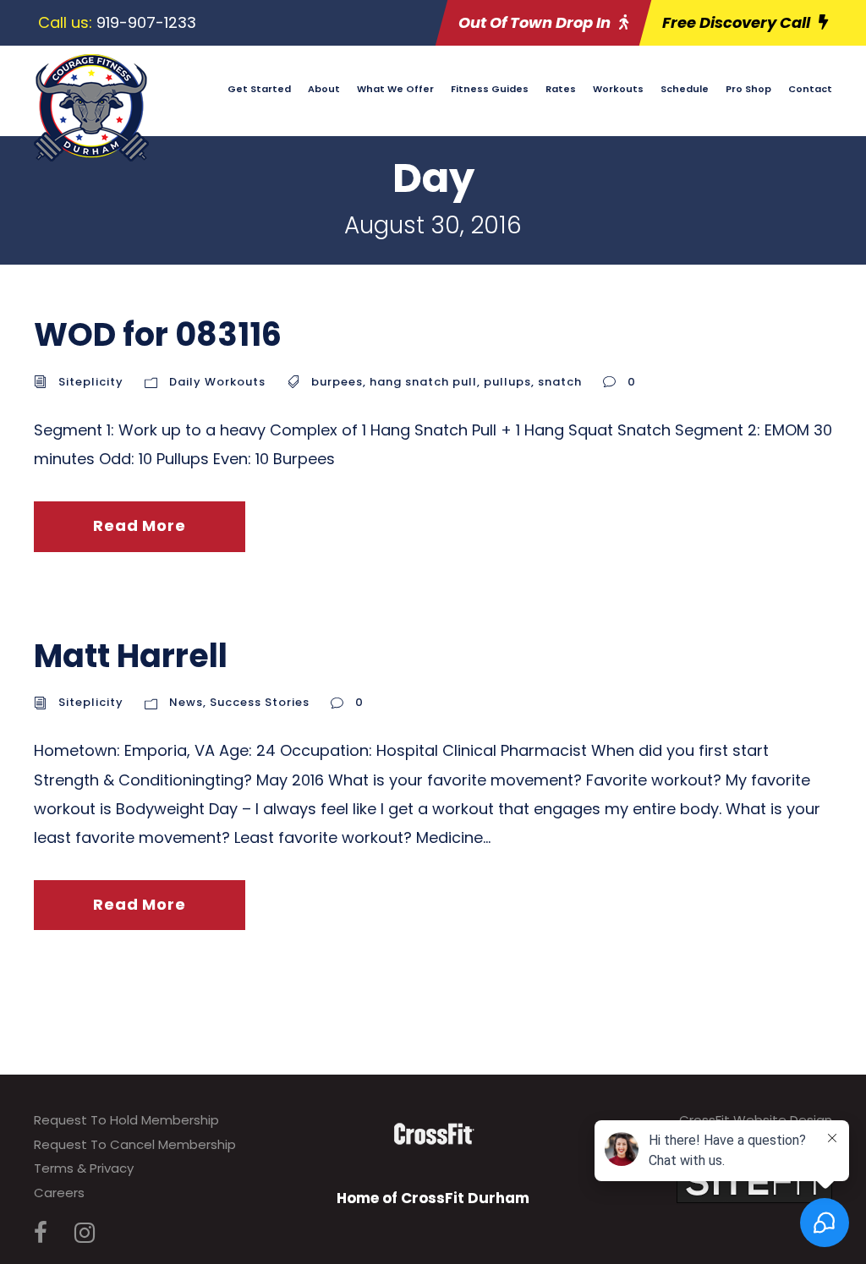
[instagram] (84, 1233)
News (186, 702)
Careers (59, 1192)
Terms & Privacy (84, 1168)
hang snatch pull (423, 382)
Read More (139, 525)
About (324, 89)
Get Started (259, 89)
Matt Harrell (130, 655)
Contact (810, 89)
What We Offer (395, 89)
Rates (560, 89)
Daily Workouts (217, 382)
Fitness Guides (490, 89)
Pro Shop (748, 89)
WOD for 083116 (158, 334)
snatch (560, 382)
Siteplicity (90, 382)
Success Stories (260, 702)
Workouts (618, 89)
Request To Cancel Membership (135, 1144)
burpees (337, 382)
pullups (507, 382)
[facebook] (40, 1233)
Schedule (684, 89)
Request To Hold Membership (126, 1120)
